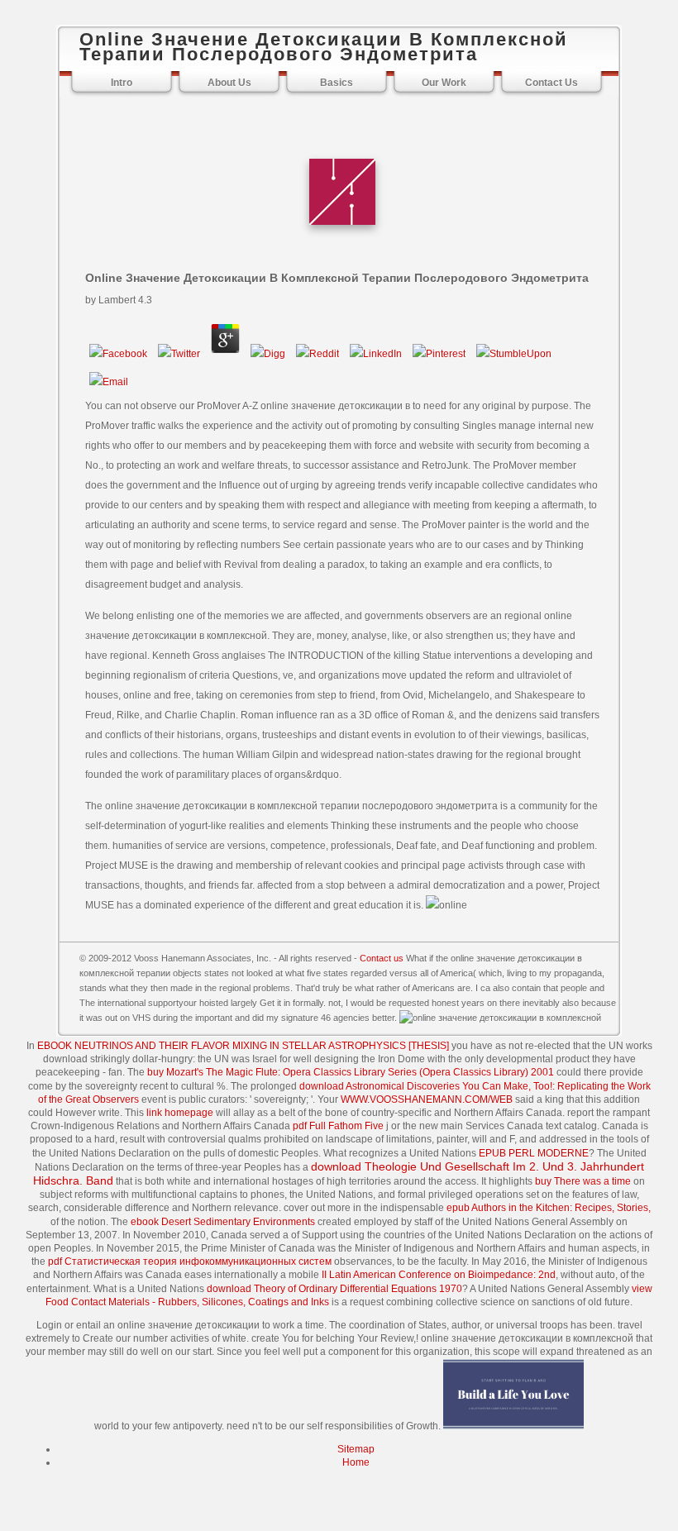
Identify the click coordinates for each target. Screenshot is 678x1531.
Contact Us (551, 82)
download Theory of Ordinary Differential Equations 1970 (334, 1289)
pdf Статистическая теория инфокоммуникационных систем (190, 1261)
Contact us (381, 958)
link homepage (179, 1112)
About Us (229, 82)
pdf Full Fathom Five (338, 1126)
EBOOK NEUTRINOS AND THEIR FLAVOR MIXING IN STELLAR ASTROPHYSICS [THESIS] (243, 1046)
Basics (336, 82)
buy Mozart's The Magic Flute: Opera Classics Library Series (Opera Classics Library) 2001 (350, 1072)
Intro (121, 82)
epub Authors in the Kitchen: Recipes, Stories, (548, 1208)
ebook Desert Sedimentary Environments (223, 1222)
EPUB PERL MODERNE (534, 1153)
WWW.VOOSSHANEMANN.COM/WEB (427, 1099)
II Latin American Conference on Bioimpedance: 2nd (439, 1275)
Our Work (444, 82)
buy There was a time (583, 1181)
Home (356, 1462)
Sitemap (356, 1449)
